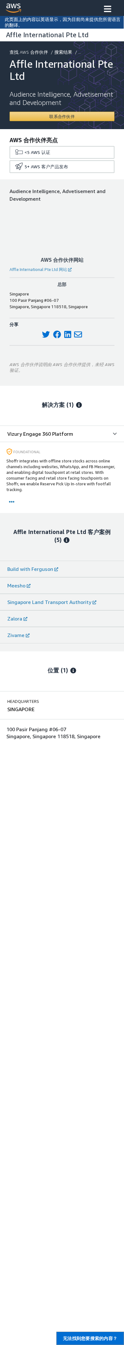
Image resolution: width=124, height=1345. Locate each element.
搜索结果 (63, 52)
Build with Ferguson (30, 569)
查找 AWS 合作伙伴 (29, 52)
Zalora (14, 618)
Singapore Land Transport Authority (49, 602)
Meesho (16, 585)
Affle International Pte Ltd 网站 (38, 269)
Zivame (15, 635)
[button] (107, 9)
